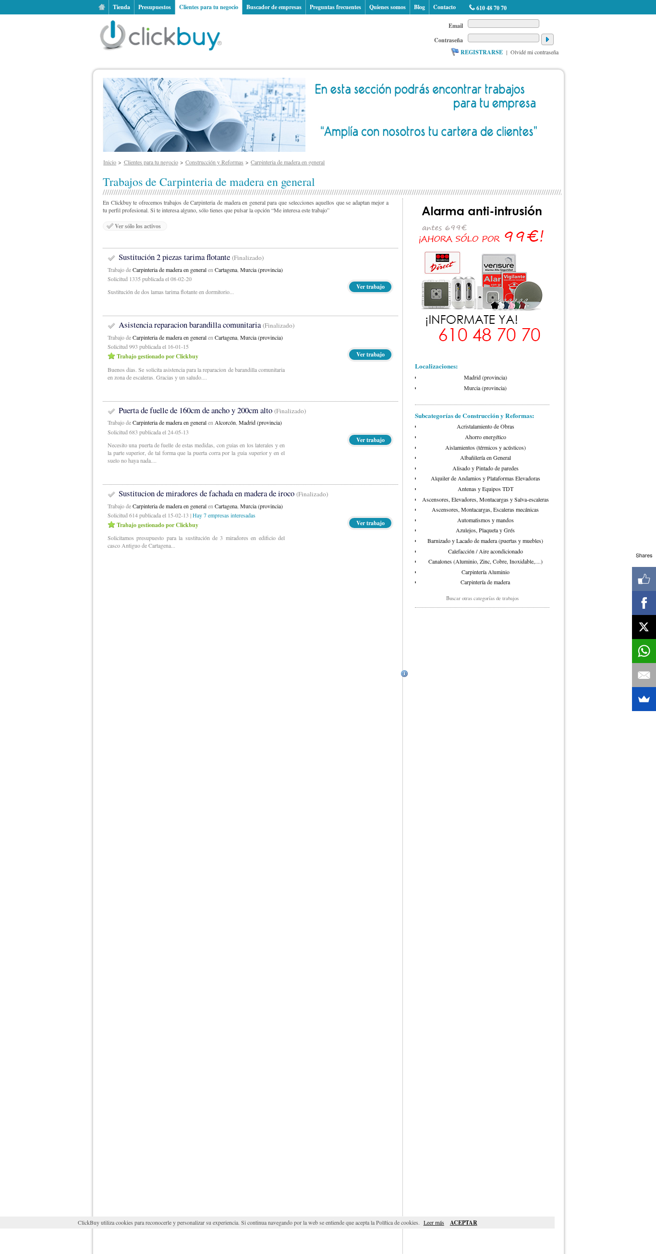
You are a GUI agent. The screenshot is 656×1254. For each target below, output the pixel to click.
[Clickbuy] (163, 33)
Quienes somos (387, 7)
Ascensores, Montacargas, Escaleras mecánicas (485, 509)
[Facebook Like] (644, 579)
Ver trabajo (370, 287)
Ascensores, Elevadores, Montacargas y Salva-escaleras (485, 499)
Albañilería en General (485, 457)
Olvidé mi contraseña (534, 52)
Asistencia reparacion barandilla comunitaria (206, 324)
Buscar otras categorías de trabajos (482, 598)
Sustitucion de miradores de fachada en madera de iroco (223, 493)
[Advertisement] (482, 674)
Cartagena (226, 269)
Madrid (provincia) (260, 422)
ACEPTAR (463, 1222)
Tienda (121, 7)
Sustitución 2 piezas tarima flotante (191, 256)
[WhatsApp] (644, 651)
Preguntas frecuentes (335, 7)
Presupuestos (154, 7)
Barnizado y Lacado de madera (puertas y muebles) (485, 540)
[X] (644, 627)
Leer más (434, 1222)
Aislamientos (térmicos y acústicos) (485, 447)
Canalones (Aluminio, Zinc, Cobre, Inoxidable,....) (485, 561)
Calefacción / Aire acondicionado (485, 551)
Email (456, 26)
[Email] (644, 675)
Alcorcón (225, 422)
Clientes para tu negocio (208, 7)
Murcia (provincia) (261, 269)
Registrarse (482, 52)
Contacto (444, 7)
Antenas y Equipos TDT (485, 488)
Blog (419, 7)
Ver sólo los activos (138, 226)
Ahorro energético (485, 437)
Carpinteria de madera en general (170, 269)
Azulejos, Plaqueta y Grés (485, 530)
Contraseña (448, 40)
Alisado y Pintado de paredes (485, 468)
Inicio (102, 7)
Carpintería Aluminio (486, 572)
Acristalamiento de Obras (485, 426)
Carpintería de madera (485, 582)
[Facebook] (644, 603)
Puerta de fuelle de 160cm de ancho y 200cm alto (212, 410)
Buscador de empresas (274, 7)
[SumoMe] (644, 699)
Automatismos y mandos (485, 520)
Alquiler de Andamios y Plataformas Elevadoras (485, 478)
